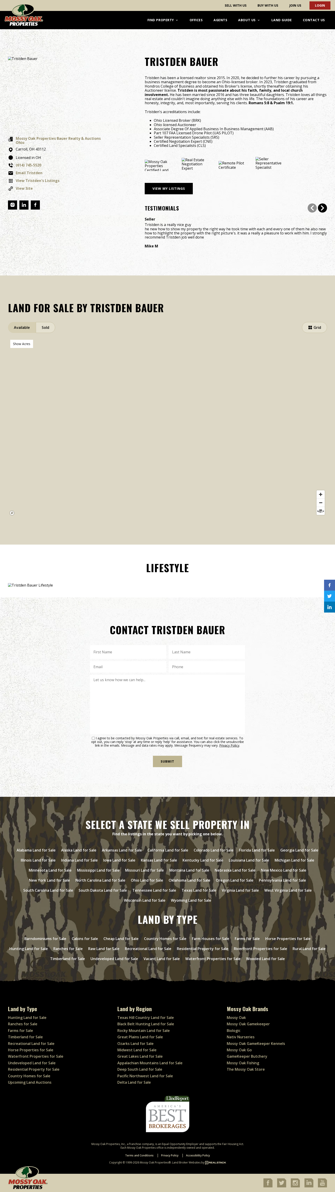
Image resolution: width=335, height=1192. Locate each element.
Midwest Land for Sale (137, 1049)
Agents (220, 20)
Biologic (233, 1030)
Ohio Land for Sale (147, 880)
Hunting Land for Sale (28, 948)
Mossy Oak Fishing (243, 1062)
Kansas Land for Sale (159, 860)
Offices (196, 20)
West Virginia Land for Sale (288, 890)
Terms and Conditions (139, 1155)
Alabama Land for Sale (36, 850)
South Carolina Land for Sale (48, 890)
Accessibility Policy (198, 1155)
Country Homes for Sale (165, 938)
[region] (167, 427)
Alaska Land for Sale (78, 850)
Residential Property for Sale (202, 948)
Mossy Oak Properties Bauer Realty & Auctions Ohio (58, 140)
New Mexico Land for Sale (283, 870)
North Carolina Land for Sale (100, 880)
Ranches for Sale (68, 948)
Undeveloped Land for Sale (114, 958)
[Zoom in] (321, 494)
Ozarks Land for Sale (135, 1043)
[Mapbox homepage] (12, 513)
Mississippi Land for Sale (98, 870)
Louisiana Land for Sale (249, 860)
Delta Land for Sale (134, 1082)
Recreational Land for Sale (148, 948)
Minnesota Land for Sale (50, 870)
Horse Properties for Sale (288, 938)
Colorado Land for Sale (214, 850)
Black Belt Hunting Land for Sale (145, 1023)
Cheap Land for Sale (121, 938)
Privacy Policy (229, 745)
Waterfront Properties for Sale (213, 958)
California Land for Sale (167, 850)
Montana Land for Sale (189, 870)
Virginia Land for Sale (240, 890)
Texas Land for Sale (199, 890)
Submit (167, 761)
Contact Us (314, 20)
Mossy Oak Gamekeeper (248, 1023)
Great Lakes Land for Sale (140, 1056)
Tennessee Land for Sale (154, 890)
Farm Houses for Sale (210, 938)
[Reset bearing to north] (321, 511)
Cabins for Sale (85, 938)
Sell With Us (236, 5)
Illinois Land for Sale (38, 860)
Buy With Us (268, 5)
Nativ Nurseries (241, 1036)
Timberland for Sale (67, 958)
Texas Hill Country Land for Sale (145, 1017)
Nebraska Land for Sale (235, 870)
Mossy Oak (236, 1017)
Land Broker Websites (186, 1162)
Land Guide (281, 20)
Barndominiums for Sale (45, 938)
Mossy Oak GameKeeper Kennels (256, 1043)
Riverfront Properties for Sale (260, 948)
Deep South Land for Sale (139, 1069)
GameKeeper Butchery (247, 1056)
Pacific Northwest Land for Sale (145, 1075)
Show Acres (21, 344)
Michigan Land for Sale (294, 860)
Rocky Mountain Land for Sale (143, 1030)
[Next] (322, 208)
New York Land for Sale (49, 880)
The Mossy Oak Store (246, 1069)
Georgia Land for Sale (299, 850)
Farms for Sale (247, 938)
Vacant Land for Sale (162, 958)
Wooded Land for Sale (265, 958)
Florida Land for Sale (257, 850)
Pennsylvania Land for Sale (282, 880)
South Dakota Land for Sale (103, 890)
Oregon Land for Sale (234, 880)
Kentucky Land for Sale (203, 860)
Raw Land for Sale (103, 948)
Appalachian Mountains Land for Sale (150, 1062)
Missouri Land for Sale (144, 870)
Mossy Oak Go (239, 1049)
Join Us (295, 5)
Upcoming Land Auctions (30, 1082)
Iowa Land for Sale (119, 860)
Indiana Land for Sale (79, 860)
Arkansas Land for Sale (122, 850)
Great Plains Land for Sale (140, 1036)
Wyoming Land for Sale (191, 900)
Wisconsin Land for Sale (144, 900)
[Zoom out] (321, 503)
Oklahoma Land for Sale (189, 880)
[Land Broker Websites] (215, 1162)
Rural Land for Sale (309, 948)
